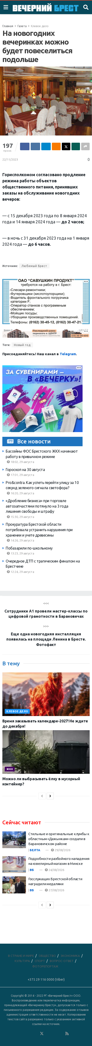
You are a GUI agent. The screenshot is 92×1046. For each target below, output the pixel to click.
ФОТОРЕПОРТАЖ (45, 966)
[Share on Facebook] (24, 146)
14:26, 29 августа (22, 540)
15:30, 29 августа (22, 516)
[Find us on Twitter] (42, 1033)
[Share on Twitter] (66, 146)
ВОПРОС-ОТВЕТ (62, 961)
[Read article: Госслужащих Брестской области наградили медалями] (14, 884)
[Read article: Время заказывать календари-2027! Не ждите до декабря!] (46, 694)
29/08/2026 (62, 850)
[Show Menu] (6, 7)
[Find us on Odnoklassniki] (35, 1033)
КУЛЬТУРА (22, 961)
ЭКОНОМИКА (70, 955)
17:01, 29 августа (22, 474)
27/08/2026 (56, 890)
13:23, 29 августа (22, 553)
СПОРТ (40, 961)
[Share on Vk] (35, 146)
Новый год (22, 344)
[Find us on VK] (29, 1033)
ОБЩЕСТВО (47, 955)
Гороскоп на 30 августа (25, 469)
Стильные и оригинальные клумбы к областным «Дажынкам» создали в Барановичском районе (58, 839)
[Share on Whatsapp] (75, 146)
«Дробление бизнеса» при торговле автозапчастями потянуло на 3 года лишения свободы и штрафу (37, 506)
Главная (7, 26)
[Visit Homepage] (46, 7)
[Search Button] (85, 7)
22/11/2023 (10, 159)
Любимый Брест (34, 265)
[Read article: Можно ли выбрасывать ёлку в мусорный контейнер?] (46, 752)
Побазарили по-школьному (29, 548)
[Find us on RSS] (67, 1033)
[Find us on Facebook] (23, 1033)
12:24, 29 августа (22, 571)
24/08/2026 (56, 869)
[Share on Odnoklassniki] (56, 146)
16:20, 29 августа (22, 493)
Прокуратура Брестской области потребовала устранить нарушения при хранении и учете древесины (39, 529)
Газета (22, 26)
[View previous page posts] (42, 796)
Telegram (68, 354)
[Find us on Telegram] (48, 1033)
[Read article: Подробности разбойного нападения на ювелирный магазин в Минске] (14, 864)
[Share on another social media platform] (85, 146)
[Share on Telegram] (46, 146)
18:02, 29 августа (22, 461)
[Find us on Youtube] (61, 1033)
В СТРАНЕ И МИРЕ (21, 955)
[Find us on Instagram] (54, 1033)
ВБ (32, 869)
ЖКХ (9, 769)
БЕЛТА (35, 850)
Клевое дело (40, 26)
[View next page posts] (50, 796)
